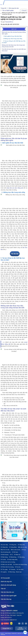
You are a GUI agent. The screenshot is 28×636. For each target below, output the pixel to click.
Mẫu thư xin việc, (5, 549)
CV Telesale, (12, 569)
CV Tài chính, (20, 569)
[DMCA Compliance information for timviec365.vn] (11, 623)
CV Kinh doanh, (5, 554)
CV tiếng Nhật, (13, 547)
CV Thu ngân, (4, 569)
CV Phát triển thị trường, (7, 567)
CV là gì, (24, 549)
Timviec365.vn (9, 22)
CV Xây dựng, (21, 557)
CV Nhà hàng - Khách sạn (15, 572)
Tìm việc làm (14, 254)
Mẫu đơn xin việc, (22, 547)
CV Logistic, (4, 572)
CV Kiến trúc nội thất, (6, 564)
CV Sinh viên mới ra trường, (8, 562)
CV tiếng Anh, (13, 544)
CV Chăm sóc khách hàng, (20, 564)
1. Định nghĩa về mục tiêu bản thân (12, 36)
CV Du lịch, (18, 567)
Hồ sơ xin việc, (4, 544)
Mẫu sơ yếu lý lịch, (15, 549)
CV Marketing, (13, 557)
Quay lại (23, 10)
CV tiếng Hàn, (4, 547)
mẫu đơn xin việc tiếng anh (15, 188)
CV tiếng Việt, (21, 544)
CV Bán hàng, (4, 557)
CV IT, (11, 554)
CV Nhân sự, (17, 554)
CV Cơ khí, (3, 559)
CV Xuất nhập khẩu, (12, 559)
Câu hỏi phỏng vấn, (6, 552)
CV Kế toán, (15, 552)
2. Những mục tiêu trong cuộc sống (12, 38)
